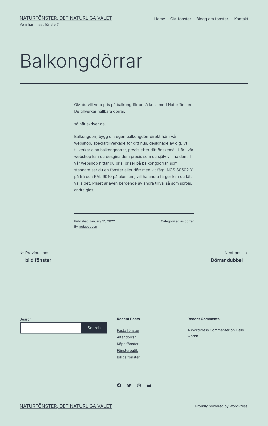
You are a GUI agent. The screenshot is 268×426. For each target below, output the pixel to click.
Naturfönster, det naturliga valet (66, 18)
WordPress (238, 406)
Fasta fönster (128, 330)
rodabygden (88, 226)
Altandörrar (126, 337)
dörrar (189, 221)
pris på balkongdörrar (122, 104)
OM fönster (180, 18)
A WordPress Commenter (209, 330)
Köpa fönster (128, 344)
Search (26, 319)
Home (159, 18)
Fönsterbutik (127, 350)
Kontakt (241, 18)
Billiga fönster (128, 357)
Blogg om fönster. (212, 18)
